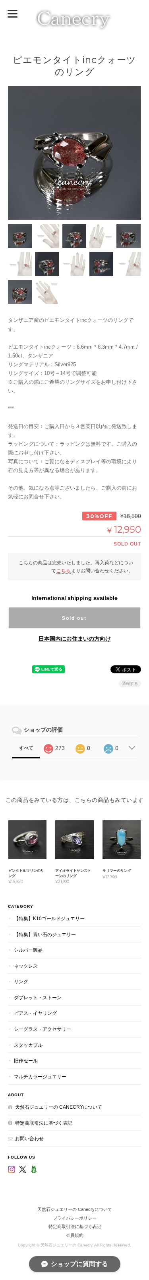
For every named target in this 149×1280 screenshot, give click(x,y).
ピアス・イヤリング (35, 1013)
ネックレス (26, 965)
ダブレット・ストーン (38, 997)
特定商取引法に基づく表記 (43, 1122)
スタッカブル (28, 1045)
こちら (63, 570)
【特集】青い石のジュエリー (45, 934)
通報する (130, 683)
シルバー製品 (28, 950)
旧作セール (26, 1060)
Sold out (74, 617)
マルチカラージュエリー (40, 1076)
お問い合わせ (29, 1138)
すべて (26, 748)
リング (21, 981)
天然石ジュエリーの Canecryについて (58, 1106)
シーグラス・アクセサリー (42, 1029)
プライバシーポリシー (75, 1218)
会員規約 (74, 1235)
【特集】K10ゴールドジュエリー (49, 918)
